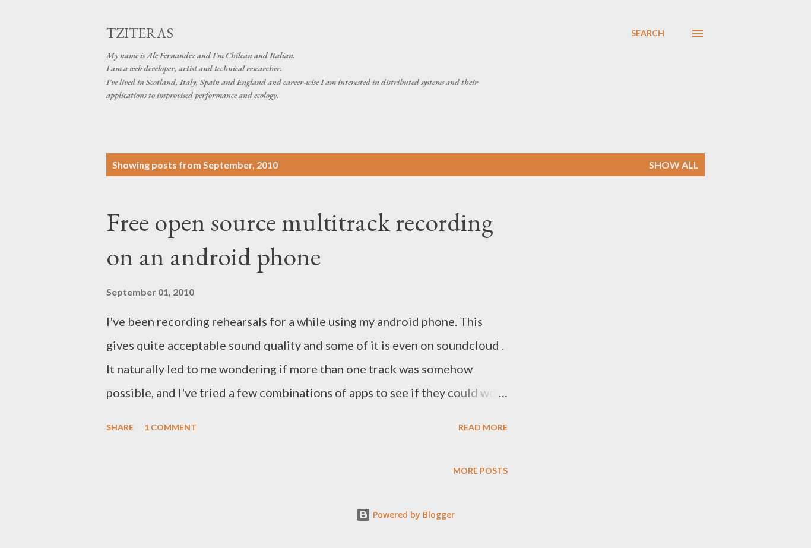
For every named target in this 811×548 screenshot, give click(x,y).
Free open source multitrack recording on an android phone (299, 239)
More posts (480, 470)
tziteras (139, 33)
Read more (483, 427)
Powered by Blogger (412, 514)
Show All (674, 164)
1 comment (170, 427)
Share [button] (120, 427)
